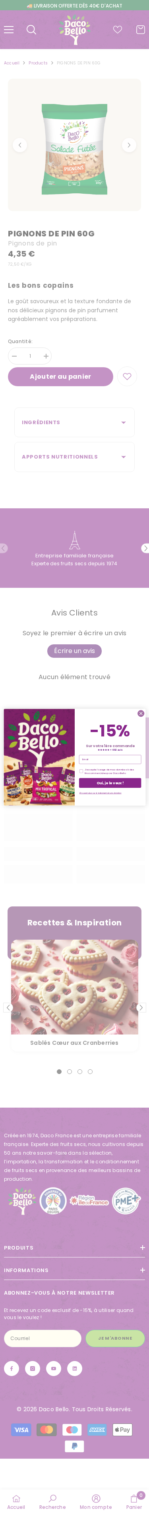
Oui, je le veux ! (110, 782)
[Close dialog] (140, 713)
